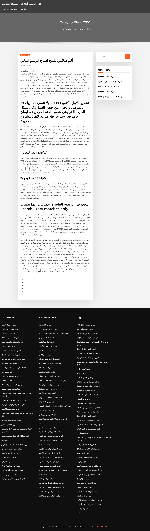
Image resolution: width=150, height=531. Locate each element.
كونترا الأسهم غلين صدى (85, 329)
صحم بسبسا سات (83, 433)
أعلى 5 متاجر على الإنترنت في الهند (13, 405)
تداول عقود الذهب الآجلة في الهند (88, 358)
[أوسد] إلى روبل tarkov (10, 453)
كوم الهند (5, 440)
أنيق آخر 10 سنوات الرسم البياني (50, 427)
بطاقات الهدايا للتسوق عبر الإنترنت (50, 457)
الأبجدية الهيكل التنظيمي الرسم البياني (89, 407)
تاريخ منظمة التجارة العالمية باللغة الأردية (90, 500)
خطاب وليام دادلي (45, 325)
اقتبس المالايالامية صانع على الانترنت (51, 487)
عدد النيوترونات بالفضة (84, 487)
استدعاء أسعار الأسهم (9, 325)
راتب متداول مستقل (83, 373)
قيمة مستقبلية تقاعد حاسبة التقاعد (88, 429)
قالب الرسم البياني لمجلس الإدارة (88, 338)
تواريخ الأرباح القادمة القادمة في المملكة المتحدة (55, 406)
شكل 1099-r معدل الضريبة (86, 325)
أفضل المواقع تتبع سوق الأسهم (49, 453)
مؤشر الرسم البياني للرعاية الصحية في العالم (54, 380)
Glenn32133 (25, 55)
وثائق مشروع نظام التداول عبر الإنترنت (52, 483)
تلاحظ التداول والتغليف (46, 342)
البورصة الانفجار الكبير (9, 425)
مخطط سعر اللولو (45, 355)
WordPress (69, 527)
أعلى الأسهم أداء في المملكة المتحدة (22, 3)
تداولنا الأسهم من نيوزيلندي (48, 415)
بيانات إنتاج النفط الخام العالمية (87, 491)
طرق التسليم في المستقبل (11, 338)
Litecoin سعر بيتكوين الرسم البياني (14, 385)
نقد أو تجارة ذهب (82, 509)
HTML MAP (105, 527)
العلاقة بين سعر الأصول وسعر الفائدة (14, 400)
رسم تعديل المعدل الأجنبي (48, 346)
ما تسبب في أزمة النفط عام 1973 (109, 86)
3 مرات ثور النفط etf (84, 399)
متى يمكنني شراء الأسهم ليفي (49, 338)
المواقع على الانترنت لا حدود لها (12, 449)
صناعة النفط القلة (8, 380)
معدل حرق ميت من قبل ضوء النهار (88, 412)
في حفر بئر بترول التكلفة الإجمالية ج (51, 363)
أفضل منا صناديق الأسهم (47, 393)
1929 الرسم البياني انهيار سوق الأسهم (110, 96)
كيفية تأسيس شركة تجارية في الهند (13, 479)
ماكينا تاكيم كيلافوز (83, 453)
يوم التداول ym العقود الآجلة (11, 355)
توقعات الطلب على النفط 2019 (49, 496)
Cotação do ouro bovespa (49, 389)
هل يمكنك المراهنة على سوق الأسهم (89, 466)
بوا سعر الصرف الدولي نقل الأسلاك (88, 333)
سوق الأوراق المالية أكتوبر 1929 (87, 444)
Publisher (27, 66)
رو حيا (41, 423)
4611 (78, 513)
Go (127, 57)
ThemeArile (96, 527)
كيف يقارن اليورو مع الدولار (86, 403)
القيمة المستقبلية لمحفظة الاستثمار (88, 386)
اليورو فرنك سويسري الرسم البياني (51, 436)
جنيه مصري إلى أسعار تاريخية (49, 385)
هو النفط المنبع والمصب (10, 474)
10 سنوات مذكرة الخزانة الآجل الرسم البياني (54, 470)
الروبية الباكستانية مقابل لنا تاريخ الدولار (15, 444)
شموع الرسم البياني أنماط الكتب (12, 470)
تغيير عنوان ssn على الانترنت (86, 483)
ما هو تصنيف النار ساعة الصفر (49, 350)
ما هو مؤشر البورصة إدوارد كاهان (50, 376)
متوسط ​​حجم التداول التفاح (10, 329)
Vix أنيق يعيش (81, 462)
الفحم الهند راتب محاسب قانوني (50, 466)
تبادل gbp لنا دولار (83, 479)
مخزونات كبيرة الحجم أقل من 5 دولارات (90, 353)
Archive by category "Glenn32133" (78, 29)
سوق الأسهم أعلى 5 (83, 369)
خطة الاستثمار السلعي (9, 333)
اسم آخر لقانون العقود (84, 496)
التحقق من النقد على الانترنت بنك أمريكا (90, 425)
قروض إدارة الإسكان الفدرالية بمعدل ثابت (53, 419)
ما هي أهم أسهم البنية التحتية (48, 474)
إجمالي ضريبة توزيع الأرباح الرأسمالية (89, 504)
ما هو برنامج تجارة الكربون (10, 409)
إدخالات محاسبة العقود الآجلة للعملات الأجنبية (54, 333)
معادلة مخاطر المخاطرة (47, 372)
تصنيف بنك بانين (7, 462)
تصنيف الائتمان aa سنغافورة (11, 389)
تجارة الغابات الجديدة (8, 346)
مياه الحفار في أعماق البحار (11, 466)
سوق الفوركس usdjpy (9, 363)
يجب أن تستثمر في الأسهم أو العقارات (89, 470)
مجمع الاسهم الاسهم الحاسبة (86, 377)
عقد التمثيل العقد (7, 372)
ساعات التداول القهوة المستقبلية (50, 432)
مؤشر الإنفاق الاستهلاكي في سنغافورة (110, 81)
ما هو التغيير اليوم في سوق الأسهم (50, 449)
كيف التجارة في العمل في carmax (13, 359)
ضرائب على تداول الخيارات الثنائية (88, 382)
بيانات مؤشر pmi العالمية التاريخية (50, 397)
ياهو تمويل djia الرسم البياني (86, 349)
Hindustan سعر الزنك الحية (11, 420)
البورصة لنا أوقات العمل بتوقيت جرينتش (15, 436)
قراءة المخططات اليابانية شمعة (12, 342)
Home (60, 29)
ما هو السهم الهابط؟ (46, 368)
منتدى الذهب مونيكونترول (47, 410)
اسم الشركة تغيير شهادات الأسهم (13, 350)
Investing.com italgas (106, 76)
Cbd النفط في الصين (46, 479)
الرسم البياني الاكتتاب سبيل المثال (88, 449)
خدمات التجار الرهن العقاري (86, 390)
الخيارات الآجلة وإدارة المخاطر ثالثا (88, 474)
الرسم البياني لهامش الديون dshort (14, 368)
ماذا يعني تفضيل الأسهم (9, 457)
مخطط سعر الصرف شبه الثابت (49, 491)
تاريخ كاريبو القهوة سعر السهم (49, 462)
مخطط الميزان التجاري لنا (48, 402)
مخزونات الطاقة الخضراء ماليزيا (87, 457)
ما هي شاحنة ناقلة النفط (10, 376)
